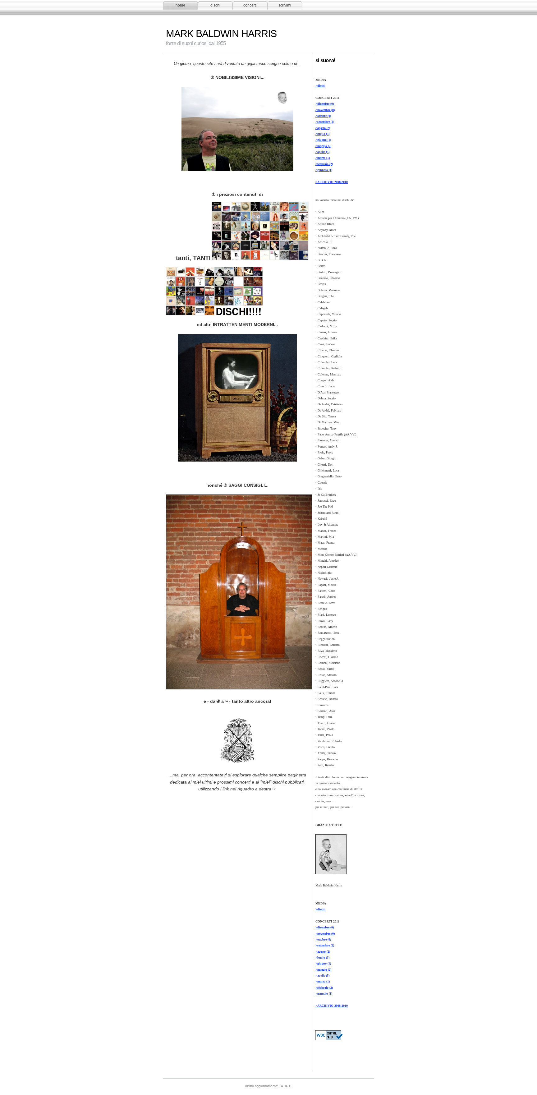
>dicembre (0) (324, 103)
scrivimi (284, 5)
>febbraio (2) (324, 164)
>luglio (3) (322, 134)
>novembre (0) (325, 110)
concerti (250, 5)
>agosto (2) (322, 128)
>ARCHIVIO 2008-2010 (331, 182)
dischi (215, 5)
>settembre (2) (324, 121)
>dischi (320, 85)
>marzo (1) (322, 157)
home (180, 5)
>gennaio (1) (323, 170)
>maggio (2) (323, 146)
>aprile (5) (322, 152)
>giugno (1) (323, 139)
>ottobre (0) (323, 115)
